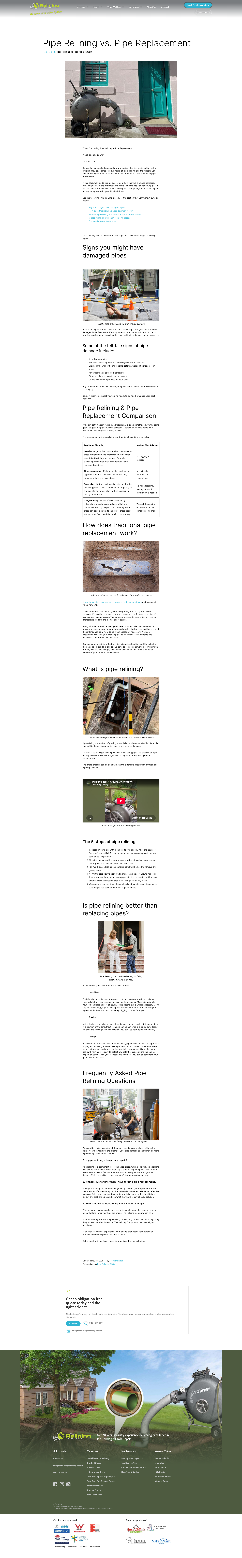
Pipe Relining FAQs (106, 1264)
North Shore (160, 1467)
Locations (134, 7)
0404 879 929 (96, 1323)
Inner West (159, 1463)
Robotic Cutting (94, 1490)
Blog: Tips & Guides (130, 1472)
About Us (151, 7)
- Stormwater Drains (96, 1472)
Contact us (58, 1458)
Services (81, 7)
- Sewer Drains (93, 1467)
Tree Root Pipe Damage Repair (101, 1476)
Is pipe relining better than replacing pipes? (109, 218)
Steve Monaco (116, 1260)
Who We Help (114, 7)
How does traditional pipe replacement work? (111, 211)
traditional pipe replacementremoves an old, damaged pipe (113, 602)
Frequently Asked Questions (102, 221)
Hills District (160, 1472)
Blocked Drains (94, 1463)
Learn (96, 7)
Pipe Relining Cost (129, 1463)
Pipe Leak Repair (94, 1495)
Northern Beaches (163, 1476)
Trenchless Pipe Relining (98, 1458)
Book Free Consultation (198, 5)
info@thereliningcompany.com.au (87, 1330)
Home (46, 51)
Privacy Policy (95, 1547)
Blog (53, 51)
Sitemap (83, 1547)
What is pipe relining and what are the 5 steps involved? (116, 214)
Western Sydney (162, 1481)
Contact (165, 7)
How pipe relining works (132, 1458)
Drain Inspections (95, 1485)
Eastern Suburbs (162, 1458)
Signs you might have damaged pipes (107, 207)
